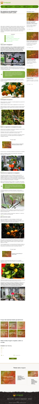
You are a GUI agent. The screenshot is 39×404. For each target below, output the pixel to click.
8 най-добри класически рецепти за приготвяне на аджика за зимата (8, 377)
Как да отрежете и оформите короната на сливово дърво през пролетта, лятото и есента (13, 325)
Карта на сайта (10, 398)
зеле (4, 6)
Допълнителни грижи (8, 41)
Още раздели (35, 6)
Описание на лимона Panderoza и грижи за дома (17, 254)
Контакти (30, 398)
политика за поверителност (21, 398)
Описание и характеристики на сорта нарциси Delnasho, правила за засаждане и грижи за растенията (21, 378)
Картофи (8, 6)
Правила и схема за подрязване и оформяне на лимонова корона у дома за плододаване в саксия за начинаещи (21, 325)
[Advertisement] (13, 20)
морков (13, 6)
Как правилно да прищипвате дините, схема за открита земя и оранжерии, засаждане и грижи (21, 333)
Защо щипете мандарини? (9, 35)
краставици (17, 6)
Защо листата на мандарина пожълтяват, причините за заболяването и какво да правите (32, 22)
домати (27, 6)
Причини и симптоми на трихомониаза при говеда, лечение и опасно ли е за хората (34, 373)
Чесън (31, 6)
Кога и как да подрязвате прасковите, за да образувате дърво (4, 325)
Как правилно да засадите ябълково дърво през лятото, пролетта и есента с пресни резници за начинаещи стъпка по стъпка (4, 333)
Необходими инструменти (9, 37)
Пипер (22, 6)
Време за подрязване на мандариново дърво (12, 38)
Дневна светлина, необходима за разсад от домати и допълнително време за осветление (34, 381)
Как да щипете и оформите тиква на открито (13, 333)
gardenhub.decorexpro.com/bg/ (7, 2)
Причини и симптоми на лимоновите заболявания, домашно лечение (17, 144)
